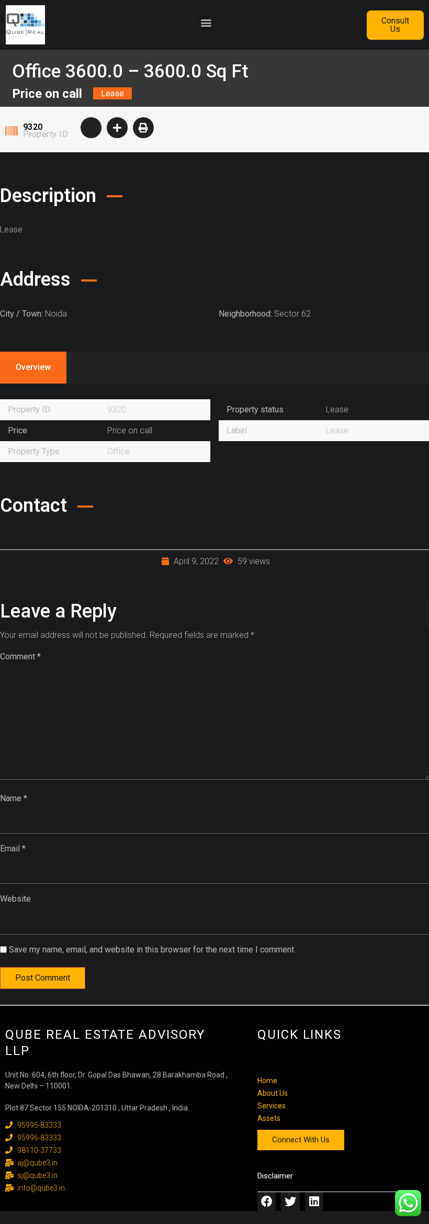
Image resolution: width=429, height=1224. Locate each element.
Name (13, 798)
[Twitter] (290, 1201)
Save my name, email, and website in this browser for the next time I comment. (152, 950)
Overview (33, 367)
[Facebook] (266, 1201)
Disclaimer (275, 1176)
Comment (20, 656)
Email (13, 849)
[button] (206, 22)
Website (15, 899)
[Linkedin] (314, 1201)
